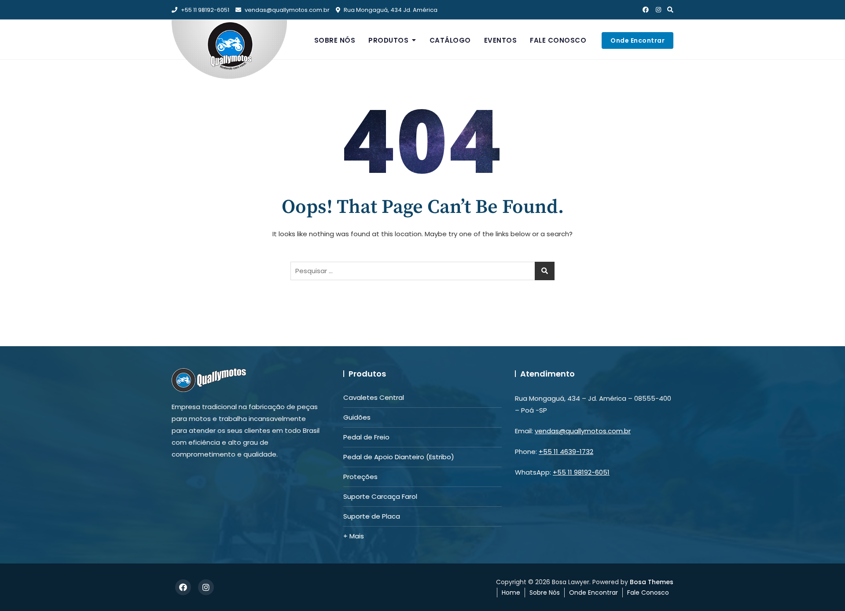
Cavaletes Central (373, 397)
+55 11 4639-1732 (566, 451)
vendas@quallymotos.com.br (287, 10)
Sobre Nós (335, 40)
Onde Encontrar (637, 40)
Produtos (388, 40)
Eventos (500, 40)
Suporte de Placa (371, 516)
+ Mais (353, 536)
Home (511, 592)
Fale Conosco (558, 40)
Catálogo (450, 40)
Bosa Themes (651, 582)
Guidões (357, 417)
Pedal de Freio (366, 437)
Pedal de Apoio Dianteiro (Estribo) (398, 456)
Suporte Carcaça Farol (380, 496)
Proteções (360, 476)
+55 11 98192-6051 (204, 10)
